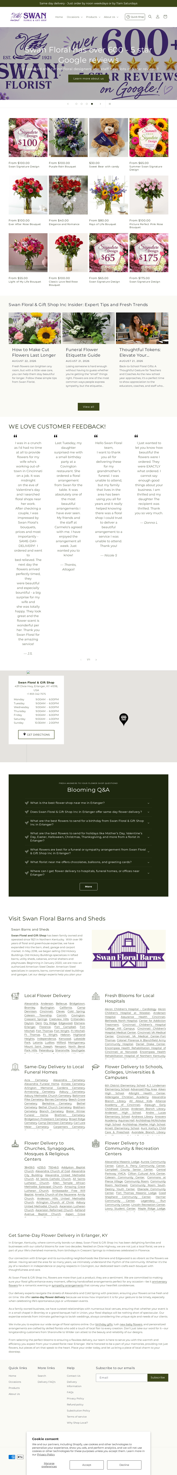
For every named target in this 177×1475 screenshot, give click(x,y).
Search (42, 1375)
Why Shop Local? (77, 1422)
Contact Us (73, 1375)
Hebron (65, 1034)
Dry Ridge (50, 1023)
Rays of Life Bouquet (102, 224)
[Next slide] (100, 104)
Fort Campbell (65, 1027)
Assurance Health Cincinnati (143, 1016)
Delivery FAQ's (46, 1381)
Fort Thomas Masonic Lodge (136, 1193)
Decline (124, 1465)
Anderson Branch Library (148, 1108)
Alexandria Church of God (52, 1171)
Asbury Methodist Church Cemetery (47, 1095)
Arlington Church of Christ (55, 1202)
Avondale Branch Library (148, 1132)
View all (88, 406)
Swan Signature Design (24, 166)
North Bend (76, 1046)
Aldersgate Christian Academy (126, 1097)
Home (12, 1375)
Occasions (15, 1381)
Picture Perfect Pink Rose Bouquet (146, 226)
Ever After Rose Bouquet (25, 224)
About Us (14, 1394)
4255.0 (41, 1167)
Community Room (136, 1181)
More (88, 886)
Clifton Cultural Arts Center (146, 1173)
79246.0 (53, 1167)
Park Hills (30, 1050)
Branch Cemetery (51, 1111)
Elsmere (79, 1023)
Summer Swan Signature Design (145, 168)
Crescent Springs (35, 1019)
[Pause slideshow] (109, 104)
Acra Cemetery (36, 1080)
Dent (38, 1023)
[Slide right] (96, 660)
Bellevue (61, 1003)
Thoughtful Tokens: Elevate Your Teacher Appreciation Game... (142, 352)
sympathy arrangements (67, 1285)
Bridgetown (77, 1003)
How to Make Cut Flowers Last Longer (34, 352)
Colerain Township (38, 1015)
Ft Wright (50, 1034)
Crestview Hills (59, 1019)
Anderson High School (123, 1112)
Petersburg (46, 1050)
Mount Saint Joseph (38, 1046)
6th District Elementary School (125, 1085)
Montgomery (76, 1042)
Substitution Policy (78, 1410)
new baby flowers (131, 1324)
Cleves (60, 1011)
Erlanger (29, 1027)
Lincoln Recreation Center (148, 1204)
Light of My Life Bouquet (25, 281)
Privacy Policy (46, 1454)
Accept (86, 1465)
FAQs (70, 1392)
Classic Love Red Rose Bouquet (63, 283)
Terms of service (77, 1416)
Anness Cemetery (73, 1083)
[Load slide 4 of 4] (92, 103)
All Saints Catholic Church (53, 1179)
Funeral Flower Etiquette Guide (83, 352)
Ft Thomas (32, 1034)
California (66, 1007)
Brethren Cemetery (70, 1115)
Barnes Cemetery (56, 1099)
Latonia (38, 1042)
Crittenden (78, 1019)
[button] (74, 17)
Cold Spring (76, 1011)
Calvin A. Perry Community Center (140, 1165)
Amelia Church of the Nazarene (55, 1194)
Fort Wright (61, 1030)
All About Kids (140, 1101)
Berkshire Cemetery (57, 1103)
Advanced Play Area (144, 1089)
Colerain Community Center (125, 1177)
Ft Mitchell (78, 1030)
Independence (46, 1038)
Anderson (47, 1003)
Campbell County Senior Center (129, 1169)
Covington (78, 1015)
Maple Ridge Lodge (151, 1208)
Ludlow (49, 1042)
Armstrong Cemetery (39, 1091)
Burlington (47, 1007)
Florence (45, 1027)
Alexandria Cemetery (69, 1080)
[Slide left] (81, 660)
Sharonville (62, 1050)
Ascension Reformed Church (54, 1210)
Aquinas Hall (126, 1120)
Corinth (61, 1015)
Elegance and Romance (64, 224)
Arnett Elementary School (122, 1128)
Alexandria (31, 1003)
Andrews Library (142, 1116)
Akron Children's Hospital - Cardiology (130, 1009)
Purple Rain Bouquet (62, 166)
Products (14, 1387)
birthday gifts (104, 1324)
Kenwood (65, 1038)
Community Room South (147, 1185)
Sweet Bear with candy (104, 166)
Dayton (29, 1023)
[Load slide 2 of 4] (81, 103)
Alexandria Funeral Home (41, 1083)
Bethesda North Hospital (121, 1020)
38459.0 (29, 1167)
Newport (60, 1046)
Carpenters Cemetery (69, 1126)
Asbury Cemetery (72, 1091)
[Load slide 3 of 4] (86, 103)
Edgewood (65, 1023)
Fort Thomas (44, 1030)
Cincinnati (46, 1011)
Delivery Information (74, 1384)
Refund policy (75, 1404)
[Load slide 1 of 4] (76, 103)
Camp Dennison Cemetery (55, 1122)
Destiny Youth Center (120, 1189)
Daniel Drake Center (150, 1044)
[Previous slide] (68, 104)
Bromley (29, 1007)
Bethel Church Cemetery (55, 1107)
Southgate (78, 1050)
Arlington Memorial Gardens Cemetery (54, 1087)
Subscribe (158, 1377)
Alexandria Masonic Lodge (122, 1161)
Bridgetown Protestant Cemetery (46, 1119)
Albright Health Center (147, 1093)
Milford (61, 1042)
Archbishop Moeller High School (144, 1124)
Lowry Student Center (120, 1208)
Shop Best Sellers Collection (88, 73)
